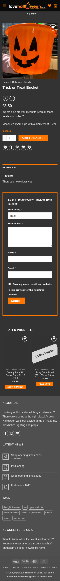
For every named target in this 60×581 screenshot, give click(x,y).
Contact (26, 568)
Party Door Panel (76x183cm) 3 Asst (44, 374)
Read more (44, 384)
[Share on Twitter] (17, 147)
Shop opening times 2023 (26, 455)
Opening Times (48, 568)
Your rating (15, 209)
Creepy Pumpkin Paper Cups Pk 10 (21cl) (15, 375)
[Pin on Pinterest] (29, 147)
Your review (15, 223)
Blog (16, 568)
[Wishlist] (49, 5)
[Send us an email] (17, 433)
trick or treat (19, 518)
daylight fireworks (12, 507)
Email (12, 268)
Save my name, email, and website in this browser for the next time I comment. (30, 289)
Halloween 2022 (21, 485)
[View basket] (56, 5)
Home (5, 82)
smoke (48, 513)
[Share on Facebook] (11, 147)
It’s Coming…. (19, 466)
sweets (7, 518)
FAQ (35, 568)
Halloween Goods (21, 82)
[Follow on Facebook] (5, 433)
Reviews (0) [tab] (9, 167)
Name (12, 252)
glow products (36, 507)
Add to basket (33, 138)
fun (25, 507)
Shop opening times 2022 (26, 475)
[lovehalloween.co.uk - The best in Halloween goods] (27, 5)
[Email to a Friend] (23, 147)
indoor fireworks (11, 513)
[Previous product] (12, 98)
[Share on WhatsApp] (5, 147)
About (6, 568)
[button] (4, 6)
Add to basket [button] (15, 387)
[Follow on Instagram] (11, 433)
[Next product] (5, 98)
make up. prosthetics (32, 513)
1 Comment (19, 459)
